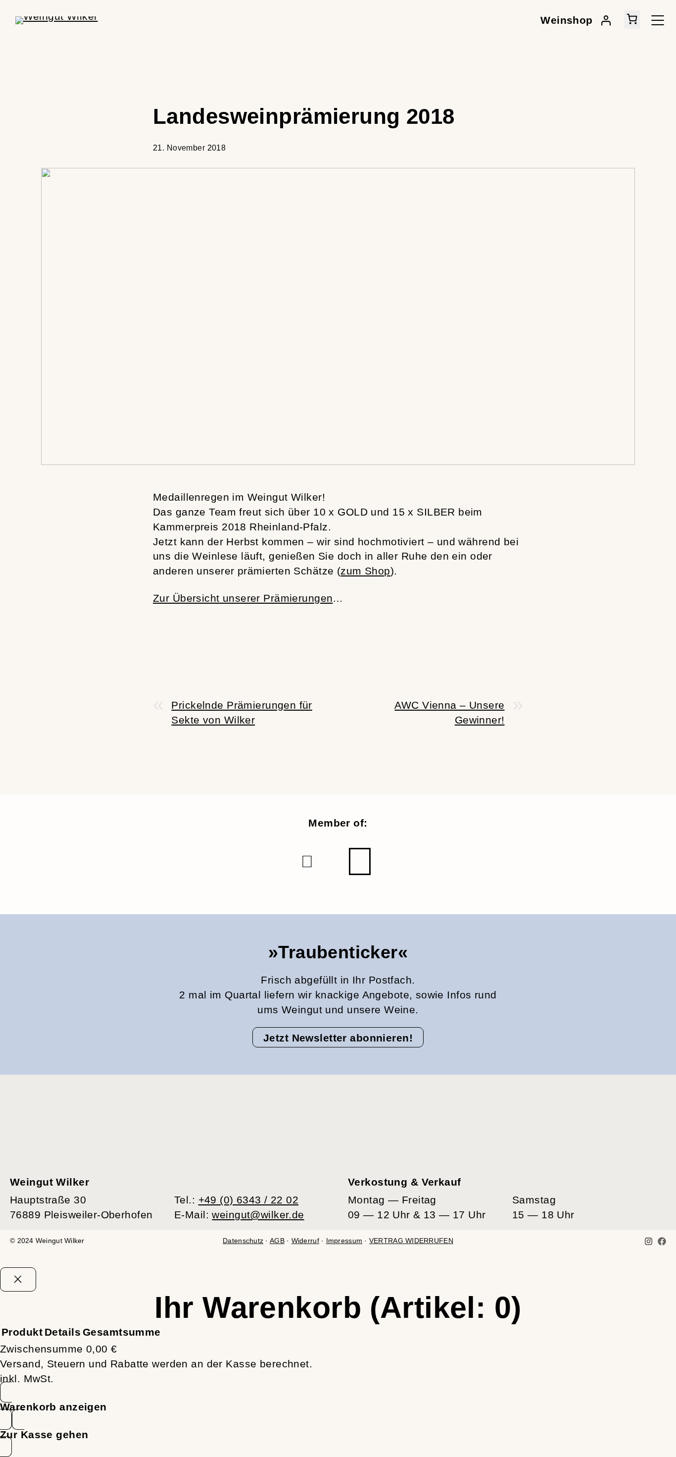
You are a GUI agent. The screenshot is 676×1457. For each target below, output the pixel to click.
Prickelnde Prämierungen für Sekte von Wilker (241, 712)
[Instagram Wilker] (648, 1241)
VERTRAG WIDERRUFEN (411, 1241)
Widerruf (305, 1241)
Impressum (344, 1241)
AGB (277, 1241)
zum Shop (365, 570)
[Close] (18, 1279)
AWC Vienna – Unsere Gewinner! (449, 712)
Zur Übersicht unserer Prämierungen (243, 598)
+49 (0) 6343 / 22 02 (248, 1199)
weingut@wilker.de (258, 1214)
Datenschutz (243, 1241)
